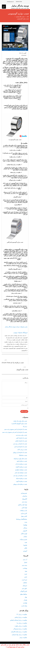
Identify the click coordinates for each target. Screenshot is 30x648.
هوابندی (25, 603)
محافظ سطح (23, 594)
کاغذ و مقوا (24, 516)
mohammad (23, 55)
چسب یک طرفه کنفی (21, 438)
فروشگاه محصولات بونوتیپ (20, 332)
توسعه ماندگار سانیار (20, 6)
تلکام (25, 548)
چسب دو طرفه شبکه (21, 478)
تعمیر (12, 335)
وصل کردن (24, 605)
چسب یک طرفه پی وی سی (20, 443)
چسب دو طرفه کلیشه (21, 467)
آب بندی (24, 335)
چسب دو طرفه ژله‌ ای (21, 464)
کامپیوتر (25, 530)
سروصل (25, 585)
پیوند (26, 571)
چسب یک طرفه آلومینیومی (21, 348)
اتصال (25, 562)
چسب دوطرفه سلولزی (21, 469)
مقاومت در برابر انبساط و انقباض (18, 620)
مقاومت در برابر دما (23, 342)
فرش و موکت (23, 539)
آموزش (25, 551)
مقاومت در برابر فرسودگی (20, 628)
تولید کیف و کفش (22, 504)
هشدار (25, 600)
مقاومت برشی (23, 637)
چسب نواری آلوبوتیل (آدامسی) (19, 423)
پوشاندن (15, 335)
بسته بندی (20, 335)
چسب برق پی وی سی (21, 435)
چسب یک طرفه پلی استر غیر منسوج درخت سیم (14, 432)
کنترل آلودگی (23, 591)
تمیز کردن (24, 579)
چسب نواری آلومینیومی (9, 346)
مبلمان (25, 536)
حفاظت (22, 339)
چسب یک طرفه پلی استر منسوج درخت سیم (15, 429)
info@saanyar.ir (10, 1)
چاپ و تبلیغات (23, 510)
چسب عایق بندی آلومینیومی (20, 346)
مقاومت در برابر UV (11, 339)
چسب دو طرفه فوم (22, 461)
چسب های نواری (18, 337)
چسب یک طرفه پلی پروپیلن (20, 452)
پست (25, 522)
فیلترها (25, 545)
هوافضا (25, 525)
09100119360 (19, 1)
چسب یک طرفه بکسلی (21, 441)
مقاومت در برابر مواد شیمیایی (13, 344)
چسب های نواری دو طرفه (20, 458)
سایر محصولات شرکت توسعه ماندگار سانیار (16, 326)
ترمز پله (25, 426)
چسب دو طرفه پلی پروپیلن (20, 484)
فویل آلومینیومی (12, 348)
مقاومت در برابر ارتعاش (21, 617)
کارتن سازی (24, 513)
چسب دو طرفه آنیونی (21, 481)
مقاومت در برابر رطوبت (13, 342)
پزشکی (25, 527)
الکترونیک (24, 499)
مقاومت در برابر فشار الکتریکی (19, 631)
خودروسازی (24, 493)
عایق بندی (18, 339)
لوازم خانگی (24, 533)
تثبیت (25, 574)
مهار (26, 597)
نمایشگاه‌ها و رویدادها (21, 519)
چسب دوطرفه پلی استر (21, 472)
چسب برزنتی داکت (22, 449)
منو (4, 7)
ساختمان (24, 496)
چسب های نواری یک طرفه (20, 421)
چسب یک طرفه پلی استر (20, 446)
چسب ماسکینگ (23, 455)
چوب (25, 542)
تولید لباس (24, 507)
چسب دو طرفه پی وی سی (20, 475)
